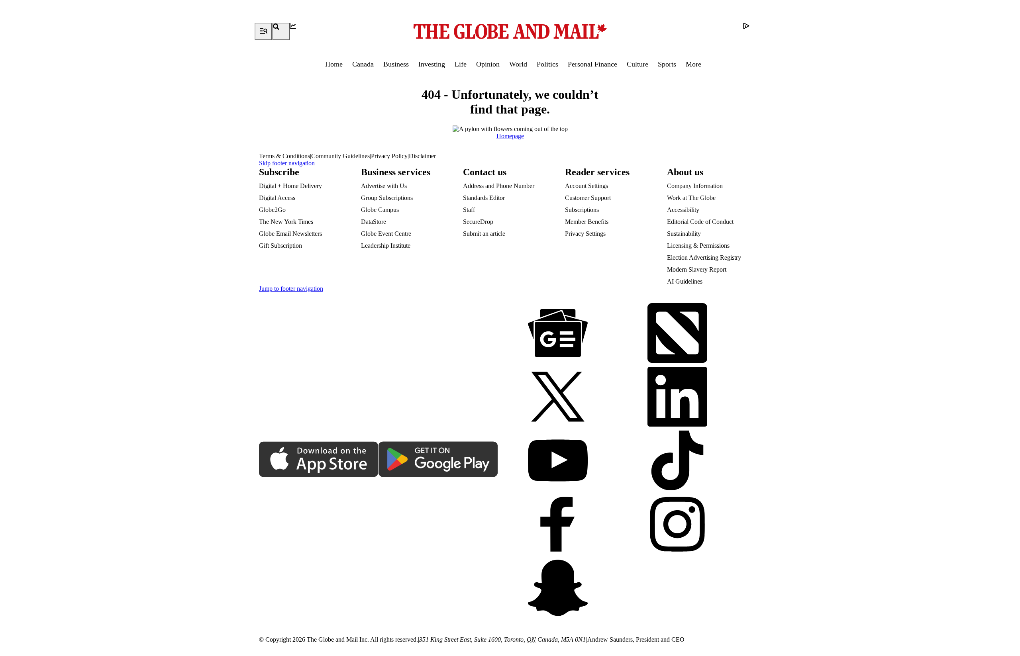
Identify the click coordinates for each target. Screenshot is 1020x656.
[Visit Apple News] (677, 333)
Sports (667, 64)
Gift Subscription (280, 245)
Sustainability (684, 233)
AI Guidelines (684, 281)
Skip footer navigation (287, 163)
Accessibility (683, 209)
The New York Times (286, 221)
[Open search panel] (281, 31)
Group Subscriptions (387, 197)
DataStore (373, 221)
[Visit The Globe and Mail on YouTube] (558, 461)
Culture (637, 64)
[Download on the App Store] (319, 460)
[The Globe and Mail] (510, 31)
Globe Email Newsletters (290, 233)
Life (461, 64)
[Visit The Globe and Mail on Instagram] (677, 525)
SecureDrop (478, 221)
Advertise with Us (384, 185)
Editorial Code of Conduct (700, 221)
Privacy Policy (389, 156)
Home (334, 64)
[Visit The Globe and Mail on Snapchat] (558, 588)
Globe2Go (272, 209)
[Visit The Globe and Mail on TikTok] (677, 461)
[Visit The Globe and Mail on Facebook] (558, 525)
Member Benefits (586, 221)
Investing (431, 64)
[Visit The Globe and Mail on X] (558, 397)
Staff (469, 209)
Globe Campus (380, 209)
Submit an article (484, 233)
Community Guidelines (340, 156)
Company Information (695, 185)
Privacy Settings (585, 233)
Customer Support (588, 197)
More (693, 64)
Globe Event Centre (386, 233)
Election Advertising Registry (704, 257)
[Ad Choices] (752, 31)
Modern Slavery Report (696, 269)
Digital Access (277, 197)
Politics (547, 64)
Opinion (488, 64)
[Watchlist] (298, 31)
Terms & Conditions (284, 156)
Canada (363, 64)
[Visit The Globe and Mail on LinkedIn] (677, 397)
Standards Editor (484, 197)
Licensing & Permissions (698, 245)
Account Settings (586, 185)
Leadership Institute (385, 245)
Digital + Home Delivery (290, 185)
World (518, 64)
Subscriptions (582, 209)
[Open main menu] (263, 31)
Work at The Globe (691, 197)
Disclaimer (422, 156)
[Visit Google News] (558, 333)
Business (396, 64)
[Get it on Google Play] (438, 460)
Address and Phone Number (498, 185)
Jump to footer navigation (291, 288)
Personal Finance (592, 64)
